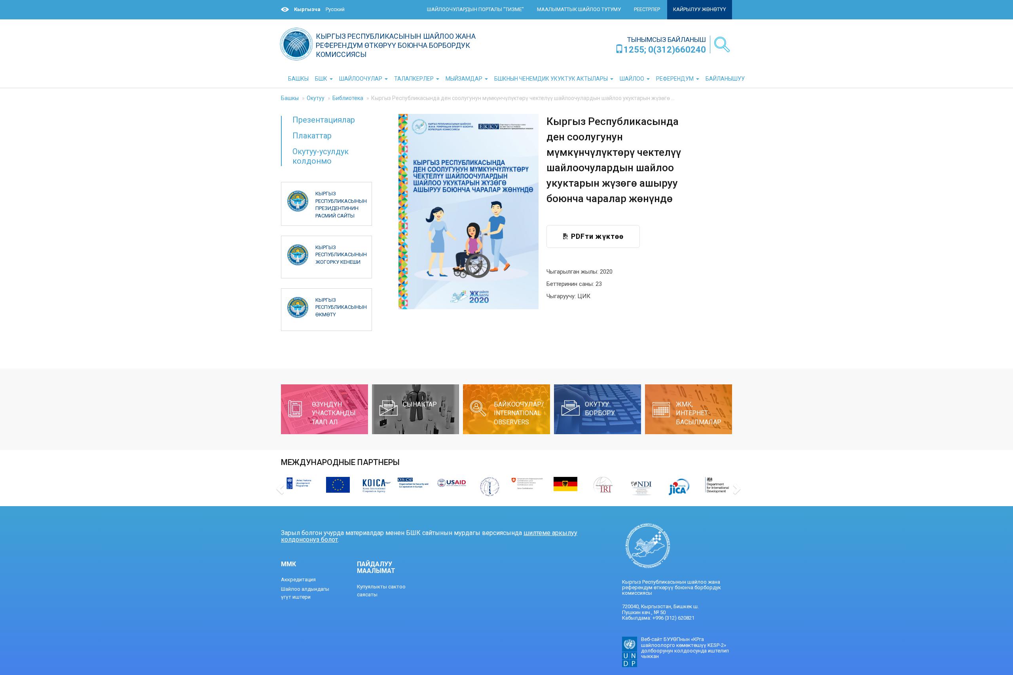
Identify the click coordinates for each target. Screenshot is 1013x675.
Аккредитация (298, 579)
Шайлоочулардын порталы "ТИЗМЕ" (475, 9)
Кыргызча (307, 9)
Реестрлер (647, 9)
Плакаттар (312, 135)
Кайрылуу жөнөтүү (699, 9)
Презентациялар (323, 120)
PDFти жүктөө (596, 236)
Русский (335, 9)
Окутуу (315, 98)
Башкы (290, 98)
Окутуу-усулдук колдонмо (320, 156)
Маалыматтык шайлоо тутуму (579, 9)
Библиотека (347, 98)
